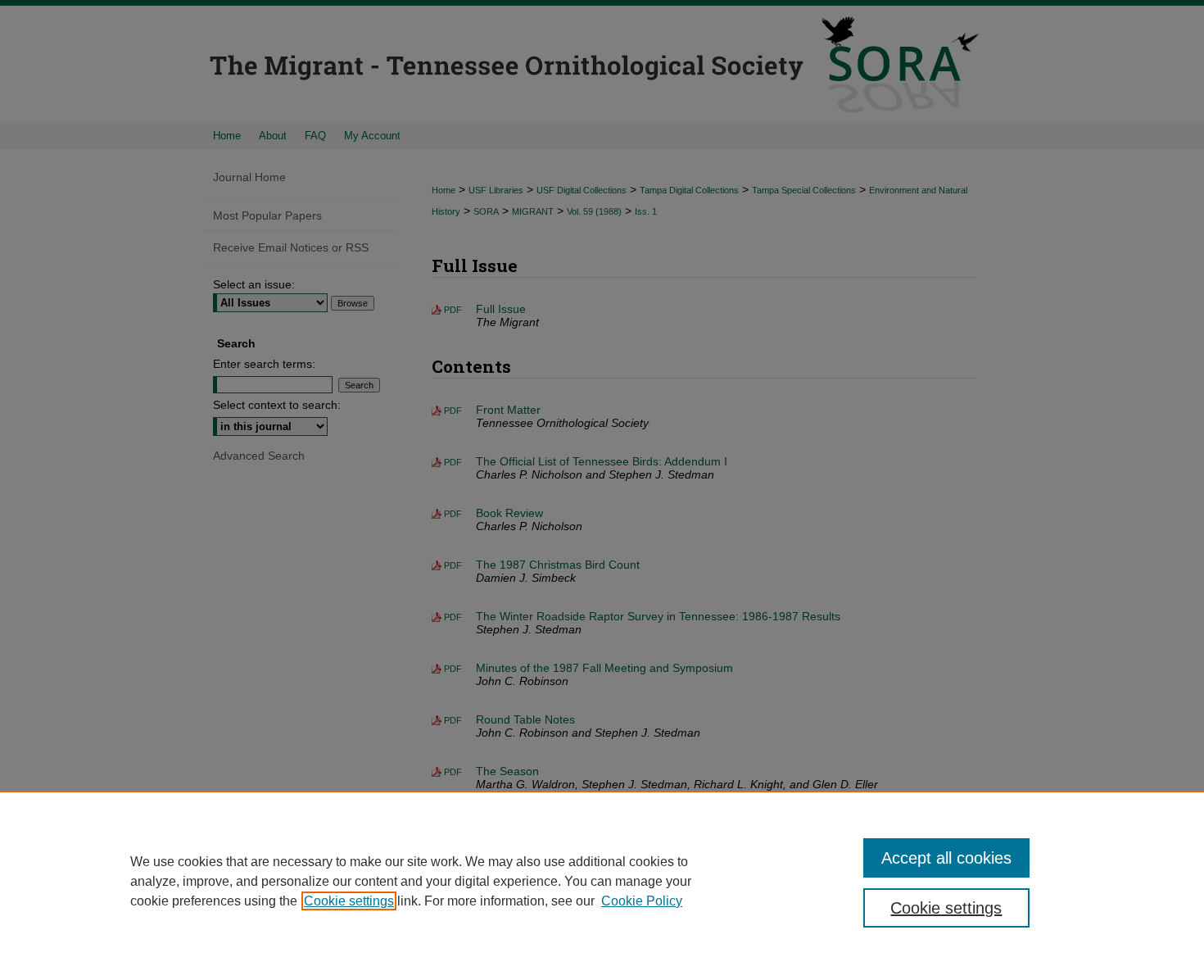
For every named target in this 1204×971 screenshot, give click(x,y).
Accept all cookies (946, 858)
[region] (602, 881)
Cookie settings (349, 901)
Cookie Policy (641, 901)
